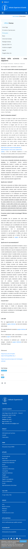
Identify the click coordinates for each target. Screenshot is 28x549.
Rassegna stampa (6, 41)
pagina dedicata (11, 324)
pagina (16, 237)
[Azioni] (2, 2)
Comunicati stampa (7, 39)
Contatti (4, 435)
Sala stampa (16, 16)
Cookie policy (5, 437)
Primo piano (5, 33)
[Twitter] (8, 383)
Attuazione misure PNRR (8, 447)
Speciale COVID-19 (6, 44)
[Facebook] (2, 383)
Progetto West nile (6, 53)
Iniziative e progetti (7, 47)
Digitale (4, 50)
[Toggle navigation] (2, 13)
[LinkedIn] (5, 383)
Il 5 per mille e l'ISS (6, 495)
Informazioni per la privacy (8, 433)
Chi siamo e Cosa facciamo (8, 30)
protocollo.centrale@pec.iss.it (12, 423)
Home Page (5, 27)
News (3, 36)
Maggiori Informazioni (6, 547)
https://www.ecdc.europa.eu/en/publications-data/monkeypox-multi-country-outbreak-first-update (11, 149)
